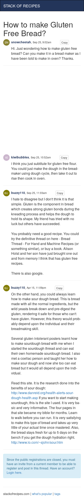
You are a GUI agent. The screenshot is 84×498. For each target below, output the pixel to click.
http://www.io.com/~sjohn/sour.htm (37, 442)
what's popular (42, 494)
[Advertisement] (42, 112)
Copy (64, 42)
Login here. (14, 472)
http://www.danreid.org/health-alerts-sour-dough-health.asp (42, 395)
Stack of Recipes (21, 5)
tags (57, 494)
